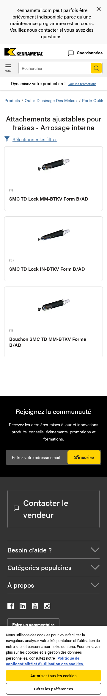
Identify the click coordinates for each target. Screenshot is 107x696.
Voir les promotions (82, 83)
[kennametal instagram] (47, 607)
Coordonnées (90, 53)
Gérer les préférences (53, 689)
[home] (21, 53)
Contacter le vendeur (45, 508)
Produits (12, 100)
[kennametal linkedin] (23, 607)
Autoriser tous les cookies (53, 675)
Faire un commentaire (33, 624)
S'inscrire (84, 457)
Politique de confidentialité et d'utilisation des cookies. (45, 661)
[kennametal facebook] (10, 607)
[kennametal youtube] (35, 607)
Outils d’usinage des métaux (51, 100)
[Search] (96, 68)
